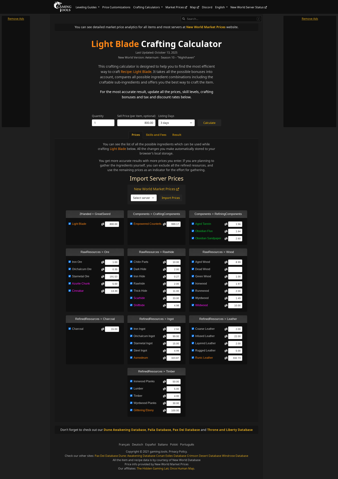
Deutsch (137, 444)
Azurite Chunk (81, 283)
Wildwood (201, 305)
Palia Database (159, 430)
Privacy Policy (178, 451)
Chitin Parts (141, 261)
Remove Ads (16, 19)
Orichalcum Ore (82, 269)
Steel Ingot (140, 350)
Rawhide (139, 283)
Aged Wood (202, 261)
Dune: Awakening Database (137, 456)
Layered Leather (205, 343)
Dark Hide (140, 269)
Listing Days (166, 116)
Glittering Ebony (144, 410)
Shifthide (139, 305)
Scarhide (139, 297)
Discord (207, 7)
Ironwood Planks (144, 381)
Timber (138, 395)
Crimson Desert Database (204, 456)
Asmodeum (141, 357)
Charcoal (77, 328)
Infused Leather (205, 336)
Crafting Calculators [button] (147, 7)
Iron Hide (139, 276)
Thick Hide (140, 290)
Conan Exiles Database (171, 456)
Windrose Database (235, 456)
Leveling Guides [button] (86, 7)
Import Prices (171, 198)
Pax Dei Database (186, 430)
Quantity (98, 116)
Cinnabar (78, 290)
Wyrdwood (202, 297)
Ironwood (201, 283)
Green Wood (203, 276)
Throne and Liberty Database (230, 430)
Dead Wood (202, 269)
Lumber (138, 388)
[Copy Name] (102, 224)
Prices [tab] (136, 135)
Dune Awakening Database (125, 430)
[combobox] (221, 19)
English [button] (220, 7)
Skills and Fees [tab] (156, 135)
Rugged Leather (205, 350)
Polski (174, 444)
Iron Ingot (139, 328)
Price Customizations (116, 7)
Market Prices (174, 7)
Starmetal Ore (80, 276)
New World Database (186, 460)
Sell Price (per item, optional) (136, 116)
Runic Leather (204, 357)
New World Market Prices (206, 27)
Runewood (202, 290)
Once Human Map (182, 468)
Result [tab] (176, 135)
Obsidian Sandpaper (208, 238)
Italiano (163, 444)
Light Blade (115, 44)
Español (150, 444)
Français (124, 444)
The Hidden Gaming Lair (152, 468)
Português (187, 444)
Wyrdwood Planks (145, 402)
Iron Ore (77, 261)
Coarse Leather (205, 328)
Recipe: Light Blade (136, 71)
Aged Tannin (203, 223)
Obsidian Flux (204, 231)
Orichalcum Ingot (144, 336)
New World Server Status (247, 7)
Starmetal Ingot (143, 343)
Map (193, 7)
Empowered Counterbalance (147, 223)
